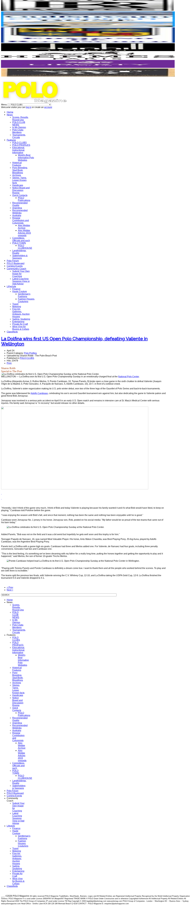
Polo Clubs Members (17, 131)
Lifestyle (11, 286)
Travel (15, 304)
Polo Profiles (30, 353)
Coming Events (15, 266)
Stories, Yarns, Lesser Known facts (19, 180)
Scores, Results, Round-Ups (20, 118)
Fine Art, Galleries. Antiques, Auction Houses (21, 313)
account (48, 107)
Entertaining (18, 321)
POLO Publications (24, 199)
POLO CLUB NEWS (18, 123)
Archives (16, 175)
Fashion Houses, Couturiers (26, 300)
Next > (10, 590)
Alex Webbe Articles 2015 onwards (24, 233)
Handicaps (17, 185)
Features (11, 140)
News (10, 114)
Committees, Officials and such (21, 239)
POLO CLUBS (19, 142)
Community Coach (16, 268)
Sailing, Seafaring (21, 319)
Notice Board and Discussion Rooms (21, 190)
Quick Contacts (19, 195)
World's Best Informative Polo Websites (26, 157)
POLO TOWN (19, 243)
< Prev (10, 587)
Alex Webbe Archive (24, 226)
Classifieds (12, 331)
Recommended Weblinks (20, 211)
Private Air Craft (20, 324)
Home (10, 112)
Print (9, 363)
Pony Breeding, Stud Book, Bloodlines (20, 170)
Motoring (16, 306)
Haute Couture (19, 291)
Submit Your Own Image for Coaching (21, 273)
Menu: (4, 104)
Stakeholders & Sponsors (20, 256)
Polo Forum (13, 260)
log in (28, 107)
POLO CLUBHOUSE (25, 246)
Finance (16, 289)
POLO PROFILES (21, 145)
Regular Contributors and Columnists (20, 220)
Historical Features (17, 163)
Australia (16, 215)
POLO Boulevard (15, 263)
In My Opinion (19, 127)
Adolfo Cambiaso (39, 393)
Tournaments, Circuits (19, 136)
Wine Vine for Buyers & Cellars (20, 327)
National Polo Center (128, 376)
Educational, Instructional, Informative (18, 150)
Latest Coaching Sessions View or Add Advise (21, 281)
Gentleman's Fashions (24, 295)
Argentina (17, 208)
